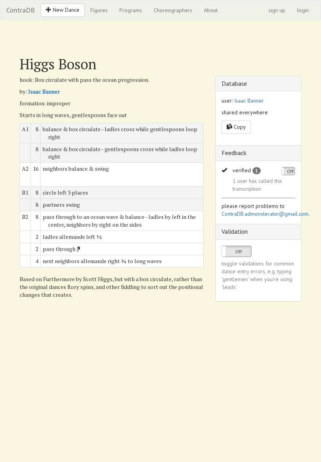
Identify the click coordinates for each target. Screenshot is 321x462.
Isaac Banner (44, 91)
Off (290, 171)
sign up (277, 10)
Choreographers (173, 10)
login (303, 10)
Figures (99, 10)
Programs (130, 10)
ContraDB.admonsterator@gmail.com (265, 213)
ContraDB (20, 9)
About (211, 10)
